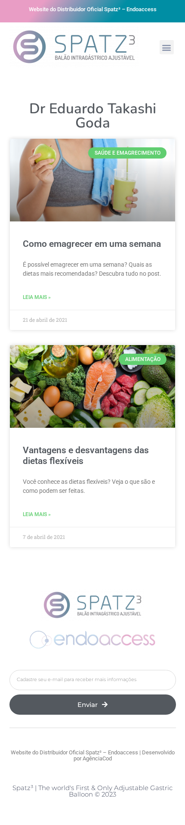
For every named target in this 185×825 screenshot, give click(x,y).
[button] (167, 47)
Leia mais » (37, 297)
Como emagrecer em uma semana (92, 244)
